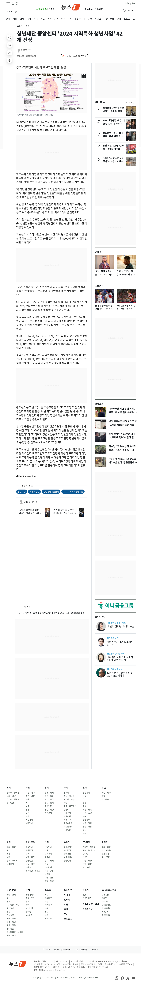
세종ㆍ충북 (87, 809)
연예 (97, 252)
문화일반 (10, 908)
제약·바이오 (107, 850)
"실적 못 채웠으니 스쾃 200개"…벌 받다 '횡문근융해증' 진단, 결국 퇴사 (122, 462)
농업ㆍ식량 (49, 809)
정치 (9, 787)
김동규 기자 (26, 50)
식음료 (47, 874)
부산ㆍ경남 (87, 826)
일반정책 (67, 850)
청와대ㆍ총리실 (13, 793)
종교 (8, 901)
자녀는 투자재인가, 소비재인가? (120, 643)
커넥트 (127, 3)
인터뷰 (28, 912)
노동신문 (99, 9)
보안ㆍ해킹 (87, 860)
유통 (46, 864)
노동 (27, 806)
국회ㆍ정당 (11, 796)
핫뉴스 (98, 403)
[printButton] (9, 60)
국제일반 (67, 830)
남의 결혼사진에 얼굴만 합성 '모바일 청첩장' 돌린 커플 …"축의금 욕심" (123, 425)
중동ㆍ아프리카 (70, 806)
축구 (46, 901)
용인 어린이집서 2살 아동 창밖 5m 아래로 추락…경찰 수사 (113, 149)
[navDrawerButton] (8, 4)
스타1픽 (105, 901)
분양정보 (67, 854)
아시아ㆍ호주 (69, 799)
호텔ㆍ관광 (49, 877)
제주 (84, 833)
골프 (46, 915)
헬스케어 (105, 854)
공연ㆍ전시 (11, 895)
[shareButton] (9, 37)
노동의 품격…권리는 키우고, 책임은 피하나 (120, 674)
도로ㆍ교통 (11, 925)
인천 (84, 803)
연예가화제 (30, 895)
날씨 (27, 813)
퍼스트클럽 (106, 915)
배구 (46, 908)
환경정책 (48, 813)
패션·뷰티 (49, 871)
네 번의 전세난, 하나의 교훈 (120, 626)
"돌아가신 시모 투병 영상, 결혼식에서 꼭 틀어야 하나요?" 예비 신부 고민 (122, 412)
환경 (27, 809)
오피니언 (99, 617)
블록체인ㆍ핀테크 (33, 871)
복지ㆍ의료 (106, 847)
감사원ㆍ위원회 (13, 799)
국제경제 (67, 813)
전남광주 (86, 820)
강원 (84, 806)
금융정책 (29, 850)
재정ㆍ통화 (49, 796)
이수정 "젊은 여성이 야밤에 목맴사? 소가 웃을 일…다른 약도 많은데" (122, 450)
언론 (8, 912)
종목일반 (48, 918)
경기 (84, 799)
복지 (27, 803)
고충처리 (94, 949)
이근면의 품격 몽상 (114, 669)
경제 (47, 787)
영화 (27, 901)
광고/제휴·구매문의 (62, 949)
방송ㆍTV (30, 898)
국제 (66, 787)
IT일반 (85, 857)
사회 (28, 787)
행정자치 (86, 793)
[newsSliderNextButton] (133, 102)
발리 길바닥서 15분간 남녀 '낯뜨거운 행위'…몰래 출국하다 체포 (122, 437)
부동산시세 (68, 857)
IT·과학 (86, 842)
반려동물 (10, 929)
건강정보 (10, 915)
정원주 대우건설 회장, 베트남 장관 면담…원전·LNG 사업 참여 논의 (30, 512)
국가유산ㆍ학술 (13, 905)
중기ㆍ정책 (49, 860)
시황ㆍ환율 (30, 864)
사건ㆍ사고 (30, 793)
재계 (46, 850)
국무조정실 (34, 491)
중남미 (66, 809)
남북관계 (10, 864)
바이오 (105, 842)
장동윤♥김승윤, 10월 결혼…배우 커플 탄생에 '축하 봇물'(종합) (114, 136)
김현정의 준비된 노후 (115, 653)
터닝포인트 (106, 908)
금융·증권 (30, 842)
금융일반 (29, 847)
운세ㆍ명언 (11, 922)
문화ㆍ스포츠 (12, 860)
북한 (9, 842)
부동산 (20, 26)
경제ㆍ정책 (49, 793)
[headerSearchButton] (17, 4)
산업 (47, 842)
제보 (133, 3)
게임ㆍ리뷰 (87, 864)
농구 (46, 912)
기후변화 (67, 816)
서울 (84, 796)
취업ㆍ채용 (49, 881)
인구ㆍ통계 (49, 803)
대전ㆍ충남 (87, 813)
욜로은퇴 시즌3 (113, 638)
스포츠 (98, 286)
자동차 (47, 857)
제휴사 (86, 890)
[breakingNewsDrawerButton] (13, 4)
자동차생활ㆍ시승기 (15, 932)
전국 (85, 787)
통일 (103, 796)
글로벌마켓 (87, 898)
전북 (84, 816)
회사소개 (46, 949)
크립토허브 (41, 9)
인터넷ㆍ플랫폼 (89, 847)
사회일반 (29, 823)
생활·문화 (11, 890)
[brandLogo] (70, 6)
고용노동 (48, 806)
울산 (84, 830)
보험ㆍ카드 (30, 857)
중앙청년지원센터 (51, 491)
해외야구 (48, 898)
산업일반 (48, 847)
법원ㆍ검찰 (30, 796)
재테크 (28, 867)
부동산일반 (68, 847)
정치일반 (10, 803)
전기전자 (48, 854)
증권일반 (29, 860)
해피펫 (51, 9)
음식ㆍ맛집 (11, 935)
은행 (27, 854)
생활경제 (48, 867)
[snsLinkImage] (116, 977)
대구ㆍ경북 (87, 823)
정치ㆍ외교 (11, 847)
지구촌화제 (68, 826)
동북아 (66, 793)
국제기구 (67, 820)
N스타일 (29, 915)
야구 (46, 895)
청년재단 (21, 491)
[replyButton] (9, 45)
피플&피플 (68, 823)
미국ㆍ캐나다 (69, 796)
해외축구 (48, 905)
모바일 (85, 854)
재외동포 (105, 799)
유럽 (65, 803)
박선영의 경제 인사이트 (116, 622)
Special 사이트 (109, 890)
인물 (27, 816)
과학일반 (86, 867)
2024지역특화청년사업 (73, 491)
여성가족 (29, 820)
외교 (104, 787)
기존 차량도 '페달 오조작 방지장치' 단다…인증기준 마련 (64, 512)
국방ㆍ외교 (106, 793)
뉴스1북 (105, 912)
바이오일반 (106, 857)
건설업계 (67, 860)
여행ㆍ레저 (11, 918)
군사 (8, 850)
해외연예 (29, 908)
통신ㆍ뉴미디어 (89, 850)
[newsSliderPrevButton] (127, 102)
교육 (27, 799)
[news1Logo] (17, 963)
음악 (27, 905)
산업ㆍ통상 (49, 799)
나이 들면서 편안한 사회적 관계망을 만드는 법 (120, 659)
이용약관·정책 (81, 949)
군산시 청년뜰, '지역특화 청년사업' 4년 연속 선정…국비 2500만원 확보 (51, 613)
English (89, 9)
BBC (84, 895)
